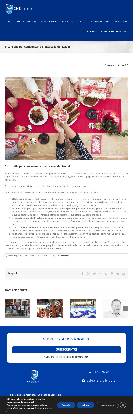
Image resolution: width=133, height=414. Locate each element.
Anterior (111, 64)
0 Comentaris (64, 255)
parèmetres (46, 408)
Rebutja (85, 405)
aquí (87, 356)
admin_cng (12, 255)
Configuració (107, 405)
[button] (7, 308)
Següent (122, 64)
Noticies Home (48, 255)
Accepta (66, 405)
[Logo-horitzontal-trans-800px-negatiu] (21, 4)
